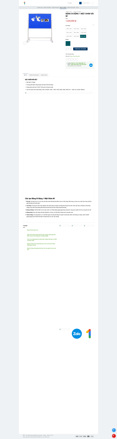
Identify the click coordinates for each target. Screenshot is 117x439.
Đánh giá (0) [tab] (44, 75)
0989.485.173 (82, 63)
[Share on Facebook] (67, 59)
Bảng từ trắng (47, 7)
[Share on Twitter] (69, 59)
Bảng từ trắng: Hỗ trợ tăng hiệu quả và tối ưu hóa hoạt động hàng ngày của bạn (41, 244)
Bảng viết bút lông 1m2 (32, 230)
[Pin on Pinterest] (74, 59)
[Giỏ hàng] (93, 3)
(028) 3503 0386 (75, 64)
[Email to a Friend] (72, 59)
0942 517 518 (74, 63)
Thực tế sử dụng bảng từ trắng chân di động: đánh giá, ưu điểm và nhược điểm (42, 240)
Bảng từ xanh (55, 7)
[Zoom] (24, 43)
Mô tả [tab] (25, 75)
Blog (77, 7)
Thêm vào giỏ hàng (80, 49)
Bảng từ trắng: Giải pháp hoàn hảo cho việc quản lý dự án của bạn (41, 249)
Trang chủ (40, 7)
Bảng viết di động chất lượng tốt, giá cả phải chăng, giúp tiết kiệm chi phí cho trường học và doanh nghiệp (41, 235)
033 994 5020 (82, 64)
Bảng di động (63, 7)
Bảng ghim (78, 56)
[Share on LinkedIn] (77, 59)
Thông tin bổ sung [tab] (34, 75)
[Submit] (80, 3)
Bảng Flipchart (71, 7)
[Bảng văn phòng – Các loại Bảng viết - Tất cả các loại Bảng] (24, 3)
